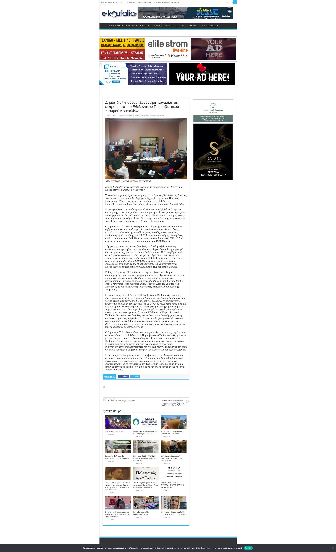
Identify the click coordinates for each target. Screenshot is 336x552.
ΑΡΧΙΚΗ (104, 25)
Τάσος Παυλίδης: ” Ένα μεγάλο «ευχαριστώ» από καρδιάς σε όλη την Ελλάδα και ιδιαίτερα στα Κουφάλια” (117, 486)
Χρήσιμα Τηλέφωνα (144, 2)
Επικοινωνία (130, 2)
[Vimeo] (219, 2)
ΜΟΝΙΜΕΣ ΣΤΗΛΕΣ (209, 26)
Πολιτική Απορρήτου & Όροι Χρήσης (166, 2)
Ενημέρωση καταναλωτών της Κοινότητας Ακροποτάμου (145, 432)
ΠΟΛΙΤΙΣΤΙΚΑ (168, 26)
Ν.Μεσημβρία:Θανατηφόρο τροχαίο (121, 400)
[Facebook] (211, 2)
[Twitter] (214, 2)
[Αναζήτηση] (235, 2)
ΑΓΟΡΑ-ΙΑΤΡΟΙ (193, 26)
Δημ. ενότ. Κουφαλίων (149, 115)
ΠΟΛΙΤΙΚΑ (143, 26)
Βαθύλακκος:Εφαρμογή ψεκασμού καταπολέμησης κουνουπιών (171, 458)
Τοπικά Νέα (160, 115)
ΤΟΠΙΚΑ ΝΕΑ (130, 26)
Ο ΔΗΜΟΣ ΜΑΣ (115, 26)
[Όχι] (332, 548)
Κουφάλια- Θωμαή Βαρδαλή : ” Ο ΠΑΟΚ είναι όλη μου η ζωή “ (174, 513)
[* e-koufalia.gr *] (119, 13)
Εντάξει (248, 548)
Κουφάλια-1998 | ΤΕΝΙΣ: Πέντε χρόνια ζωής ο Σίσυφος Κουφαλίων (145, 458)
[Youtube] (216, 2)
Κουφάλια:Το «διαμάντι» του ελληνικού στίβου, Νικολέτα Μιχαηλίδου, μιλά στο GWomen (171, 402)
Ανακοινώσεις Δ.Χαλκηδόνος (132, 115)
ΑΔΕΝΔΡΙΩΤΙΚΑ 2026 (115, 431)
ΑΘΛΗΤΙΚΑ (156, 26)
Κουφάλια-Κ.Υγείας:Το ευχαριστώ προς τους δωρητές (117, 457)
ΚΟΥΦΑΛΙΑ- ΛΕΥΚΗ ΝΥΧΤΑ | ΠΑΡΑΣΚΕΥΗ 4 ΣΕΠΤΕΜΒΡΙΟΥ (172, 485)
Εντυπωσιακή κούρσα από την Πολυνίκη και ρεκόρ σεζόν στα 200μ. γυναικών (117, 514)
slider (121, 115)
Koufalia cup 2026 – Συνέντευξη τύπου (141, 513)
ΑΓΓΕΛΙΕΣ (180, 26)
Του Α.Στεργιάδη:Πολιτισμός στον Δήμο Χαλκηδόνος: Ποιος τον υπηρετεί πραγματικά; (146, 485)
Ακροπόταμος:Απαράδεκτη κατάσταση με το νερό (172, 432)
